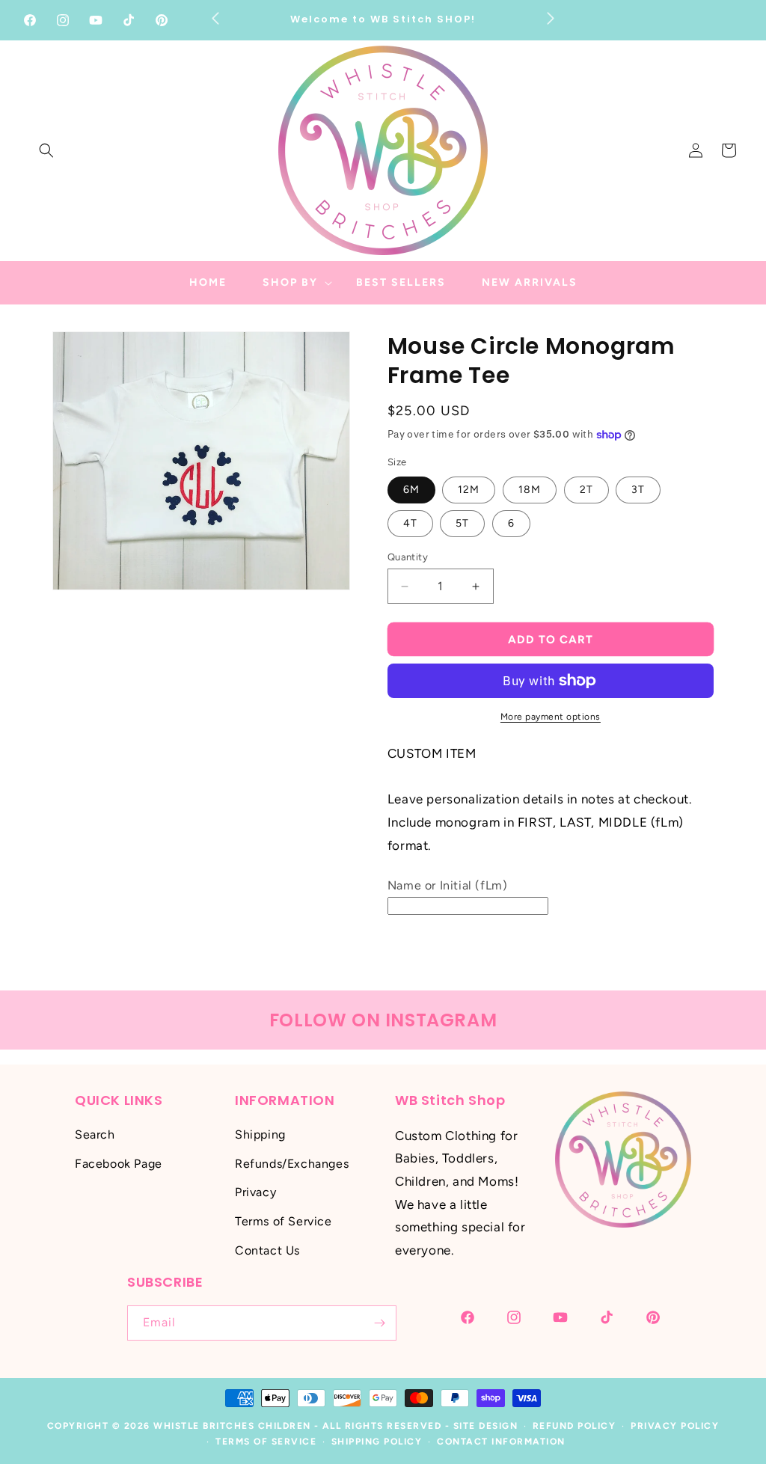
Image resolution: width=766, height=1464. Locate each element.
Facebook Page (118, 1164)
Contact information (501, 1441)
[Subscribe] (379, 1323)
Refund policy (574, 1426)
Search (95, 1134)
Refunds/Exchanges (292, 1164)
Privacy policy (675, 1426)
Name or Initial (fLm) (447, 885)
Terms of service (265, 1441)
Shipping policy (377, 1441)
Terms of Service (283, 1221)
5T (462, 523)
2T (586, 489)
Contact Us (267, 1250)
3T (638, 489)
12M (468, 489)
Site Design (485, 1426)
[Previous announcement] (215, 18)
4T (410, 523)
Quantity (407, 557)
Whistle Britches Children (232, 1426)
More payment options (550, 716)
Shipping (260, 1134)
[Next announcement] (550, 18)
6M (411, 489)
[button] (46, 150)
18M (529, 489)
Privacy (255, 1192)
